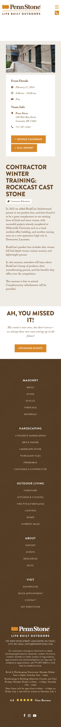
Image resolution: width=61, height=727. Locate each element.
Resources (30, 559)
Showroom (30, 587)
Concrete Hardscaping (30, 435)
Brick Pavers (30, 442)
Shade (30, 517)
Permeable (30, 462)
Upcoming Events (30, 348)
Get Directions (30, 607)
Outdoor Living (30, 483)
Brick (30, 387)
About (30, 538)
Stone (30, 394)
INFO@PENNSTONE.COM (39, 644)
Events (30, 552)
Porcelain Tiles (30, 456)
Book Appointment (30, 593)
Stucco (30, 401)
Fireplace (30, 407)
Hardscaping (30, 428)
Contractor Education (20, 202)
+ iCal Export (24, 148)
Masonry (30, 380)
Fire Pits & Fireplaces (30, 504)
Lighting (30, 510)
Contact (30, 600)
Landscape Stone (30, 449)
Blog (30, 565)
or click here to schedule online (37, 664)
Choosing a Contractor (30, 469)
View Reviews (43, 700)
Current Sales (30, 524)
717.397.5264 (23, 127)
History (30, 545)
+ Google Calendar (28, 139)
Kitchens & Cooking (30, 497)
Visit (30, 580)
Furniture (30, 490)
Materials (30, 414)
